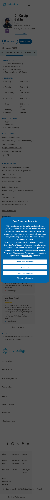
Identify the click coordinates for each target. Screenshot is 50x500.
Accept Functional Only (25, 261)
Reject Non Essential (25, 273)
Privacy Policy (27, 256)
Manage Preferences (25, 278)
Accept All (25, 267)
